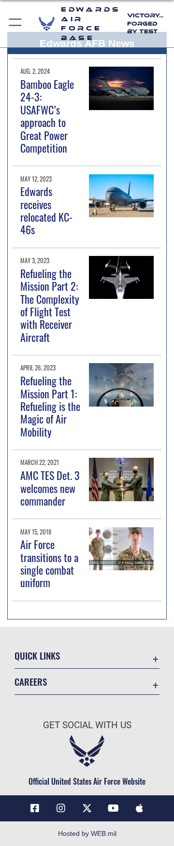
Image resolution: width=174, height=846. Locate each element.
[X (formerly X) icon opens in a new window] (87, 808)
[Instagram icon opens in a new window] (61, 808)
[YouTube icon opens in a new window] (113, 808)
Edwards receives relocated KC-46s (46, 210)
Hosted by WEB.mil (87, 833)
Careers (30, 682)
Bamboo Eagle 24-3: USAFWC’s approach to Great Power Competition (47, 115)
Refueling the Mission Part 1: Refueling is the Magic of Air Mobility (50, 406)
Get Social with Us (87, 725)
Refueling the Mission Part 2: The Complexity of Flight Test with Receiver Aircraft (49, 305)
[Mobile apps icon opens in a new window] (139, 808)
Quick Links (37, 656)
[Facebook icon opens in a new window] (35, 808)
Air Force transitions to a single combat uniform (49, 563)
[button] (15, 23)
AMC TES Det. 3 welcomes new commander (50, 487)
